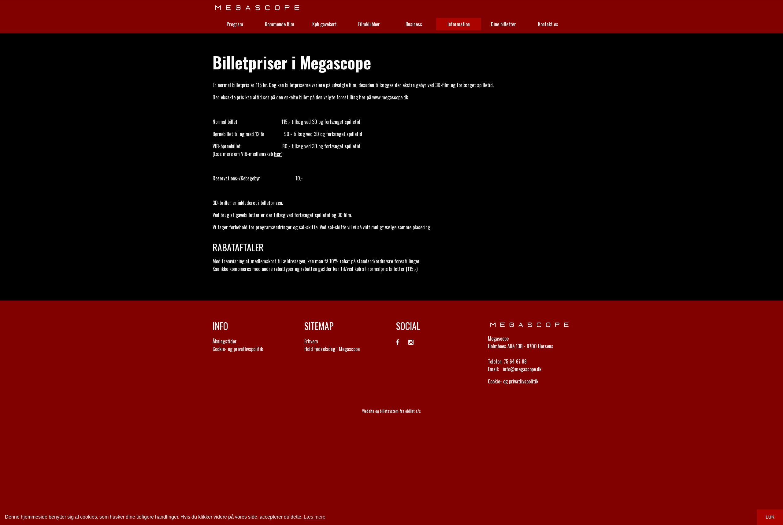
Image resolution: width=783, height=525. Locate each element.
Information (458, 24)
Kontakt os (548, 24)
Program (235, 24)
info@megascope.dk (522, 369)
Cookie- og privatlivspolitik (238, 349)
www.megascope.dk (390, 97)
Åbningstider (225, 341)
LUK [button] (770, 517)
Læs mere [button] (314, 516)
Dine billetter (503, 24)
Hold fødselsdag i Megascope (332, 349)
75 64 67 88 (515, 361)
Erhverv (311, 341)
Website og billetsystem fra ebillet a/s (391, 411)
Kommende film (279, 24)
